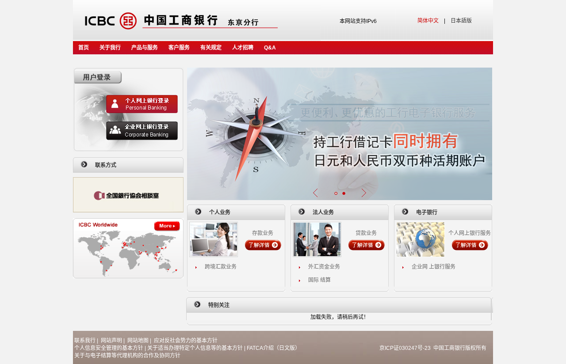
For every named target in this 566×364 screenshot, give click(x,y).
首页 (83, 48)
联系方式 (105, 165)
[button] (336, 193)
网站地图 (138, 340)
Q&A (270, 48)
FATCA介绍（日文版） (273, 348)
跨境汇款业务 (221, 267)
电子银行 (426, 212)
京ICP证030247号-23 (405, 348)
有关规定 (211, 48)
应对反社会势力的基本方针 (186, 340)
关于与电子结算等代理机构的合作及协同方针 (127, 356)
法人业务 (323, 212)
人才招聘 (242, 48)
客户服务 (179, 48)
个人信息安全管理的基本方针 (108, 348)
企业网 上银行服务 (433, 267)
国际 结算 (319, 280)
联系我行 (85, 340)
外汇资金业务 (324, 267)
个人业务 (219, 212)
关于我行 (110, 48)
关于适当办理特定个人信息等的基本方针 (195, 348)
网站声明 (111, 340)
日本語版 (461, 21)
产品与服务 (144, 48)
